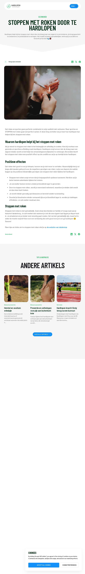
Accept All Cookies (44, 565)
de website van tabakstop (57, 227)
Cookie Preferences (69, 565)
